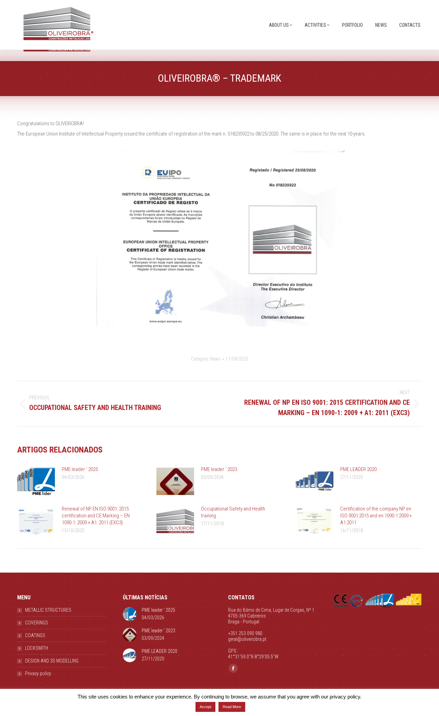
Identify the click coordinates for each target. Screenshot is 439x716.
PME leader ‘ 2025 (80, 469)
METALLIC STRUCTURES (48, 610)
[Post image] (36, 481)
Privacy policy (38, 673)
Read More (232, 707)
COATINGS (35, 635)
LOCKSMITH (36, 648)
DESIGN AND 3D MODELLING (52, 661)
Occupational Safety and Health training (233, 512)
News (215, 359)
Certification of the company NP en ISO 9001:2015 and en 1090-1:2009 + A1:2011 (376, 516)
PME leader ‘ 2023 (219, 469)
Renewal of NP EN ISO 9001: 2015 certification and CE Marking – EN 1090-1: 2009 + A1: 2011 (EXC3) (96, 516)
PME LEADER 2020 (358, 469)
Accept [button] (205, 707)
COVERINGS (36, 622)
